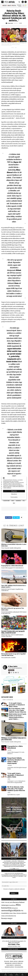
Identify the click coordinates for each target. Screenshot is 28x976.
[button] (3, 478)
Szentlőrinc (12, 905)
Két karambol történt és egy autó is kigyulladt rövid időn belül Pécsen (13, 654)
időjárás (16, 910)
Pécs (24, 500)
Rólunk (14, 858)
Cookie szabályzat (7, 487)
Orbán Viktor (12, 913)
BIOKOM (24, 913)
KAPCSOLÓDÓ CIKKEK (7, 697)
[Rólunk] (14, 850)
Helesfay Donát (6, 500)
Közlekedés (4, 583)
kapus (12, 500)
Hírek (3, 628)
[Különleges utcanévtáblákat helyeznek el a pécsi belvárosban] (14, 536)
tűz (15, 916)
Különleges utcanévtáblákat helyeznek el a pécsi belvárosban (13, 545)
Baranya (16, 902)
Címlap (12, 47)
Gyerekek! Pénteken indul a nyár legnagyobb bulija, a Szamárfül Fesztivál (13, 631)
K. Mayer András (12, 666)
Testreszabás (14, 497)
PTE (22, 910)
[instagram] (12, 869)
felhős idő (4, 916)
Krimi (3, 606)
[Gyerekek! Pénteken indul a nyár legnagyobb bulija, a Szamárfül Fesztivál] (14, 622)
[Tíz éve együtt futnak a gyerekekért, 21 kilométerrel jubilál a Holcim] (3, 774)
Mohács (19, 913)
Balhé (9, 5)
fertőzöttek (10, 916)
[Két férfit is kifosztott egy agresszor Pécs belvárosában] (14, 600)
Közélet (5, 5)
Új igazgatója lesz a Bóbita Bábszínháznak (12, 565)
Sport (20, 23)
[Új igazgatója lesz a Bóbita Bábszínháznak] (14, 557)
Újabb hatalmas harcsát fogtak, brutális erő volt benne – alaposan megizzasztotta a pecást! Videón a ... (17, 716)
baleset (22, 902)
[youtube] (14, 869)
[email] (16, 869)
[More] (21, 517)
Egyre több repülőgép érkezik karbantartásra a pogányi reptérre (13, 586)
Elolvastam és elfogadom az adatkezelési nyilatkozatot (14, 889)
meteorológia (7, 910)
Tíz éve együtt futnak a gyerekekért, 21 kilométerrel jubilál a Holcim (17, 704)
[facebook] (10, 869)
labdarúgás (18, 500)
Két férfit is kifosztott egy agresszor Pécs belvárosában (12, 609)
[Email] (9, 672)
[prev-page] (2, 721)
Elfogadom (14, 491)
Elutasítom (14, 494)
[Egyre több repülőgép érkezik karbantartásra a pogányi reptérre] (14, 577)
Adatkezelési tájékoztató (17, 486)
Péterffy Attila (9, 902)
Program (10, 765)
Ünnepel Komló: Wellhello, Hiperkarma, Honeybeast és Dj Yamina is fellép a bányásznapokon (15, 760)
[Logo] (10, 2)
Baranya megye (6, 918)
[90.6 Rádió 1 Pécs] (14, 935)
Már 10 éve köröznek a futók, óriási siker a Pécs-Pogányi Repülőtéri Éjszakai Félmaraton (17, 710)
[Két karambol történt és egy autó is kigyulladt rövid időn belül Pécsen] (14, 645)
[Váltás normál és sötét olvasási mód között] (19, 2)
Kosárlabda (5, 913)
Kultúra (3, 542)
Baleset (3, 651)
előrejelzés (15, 908)
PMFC (14, 503)
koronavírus (6, 908)
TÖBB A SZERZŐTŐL (7, 700)
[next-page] (4, 721)
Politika (14, 5)
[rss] (18, 869)
